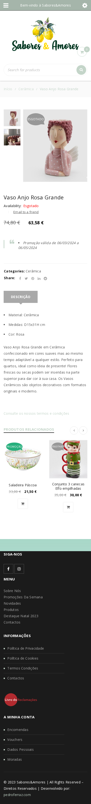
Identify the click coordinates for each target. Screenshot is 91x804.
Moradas (14, 759)
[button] (23, 504)
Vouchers (14, 739)
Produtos (11, 609)
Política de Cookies (22, 658)
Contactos (12, 622)
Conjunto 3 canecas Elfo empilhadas (68, 486)
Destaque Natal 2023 (21, 616)
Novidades (12, 603)
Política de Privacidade (25, 648)
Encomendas (17, 729)
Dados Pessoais (20, 749)
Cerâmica (26, 89)
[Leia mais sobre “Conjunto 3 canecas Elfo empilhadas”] (68, 507)
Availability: (12, 206)
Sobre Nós (12, 590)
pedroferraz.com (17, 794)
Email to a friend (26, 212)
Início (8, 89)
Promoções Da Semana (23, 597)
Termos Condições (22, 668)
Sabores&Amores (56, 5)
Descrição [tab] (20, 296)
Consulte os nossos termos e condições (36, 413)
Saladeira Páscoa (23, 485)
